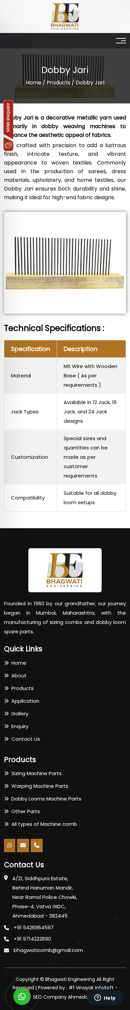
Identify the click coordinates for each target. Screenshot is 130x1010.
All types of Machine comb (43, 823)
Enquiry (18, 726)
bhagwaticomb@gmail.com (48, 950)
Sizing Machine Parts (35, 773)
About (18, 675)
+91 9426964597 (34, 927)
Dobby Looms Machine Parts (45, 798)
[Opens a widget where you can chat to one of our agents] (105, 998)
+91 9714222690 (32, 938)
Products (58, 82)
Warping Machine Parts (38, 785)
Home (33, 82)
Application (24, 700)
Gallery (18, 713)
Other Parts (24, 811)
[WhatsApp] (22, 996)
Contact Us (24, 738)
